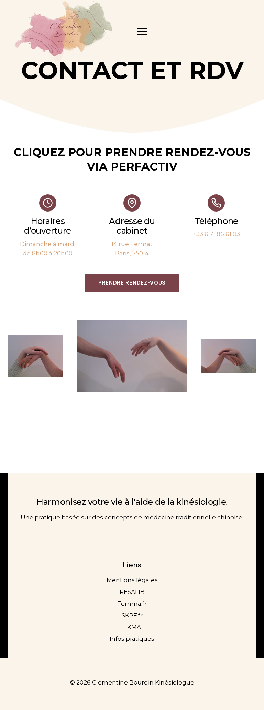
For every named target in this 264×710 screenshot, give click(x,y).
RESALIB (132, 591)
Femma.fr (132, 603)
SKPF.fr (132, 615)
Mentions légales (132, 580)
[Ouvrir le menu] (142, 31)
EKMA (132, 627)
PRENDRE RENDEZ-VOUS (132, 282)
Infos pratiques (132, 638)
